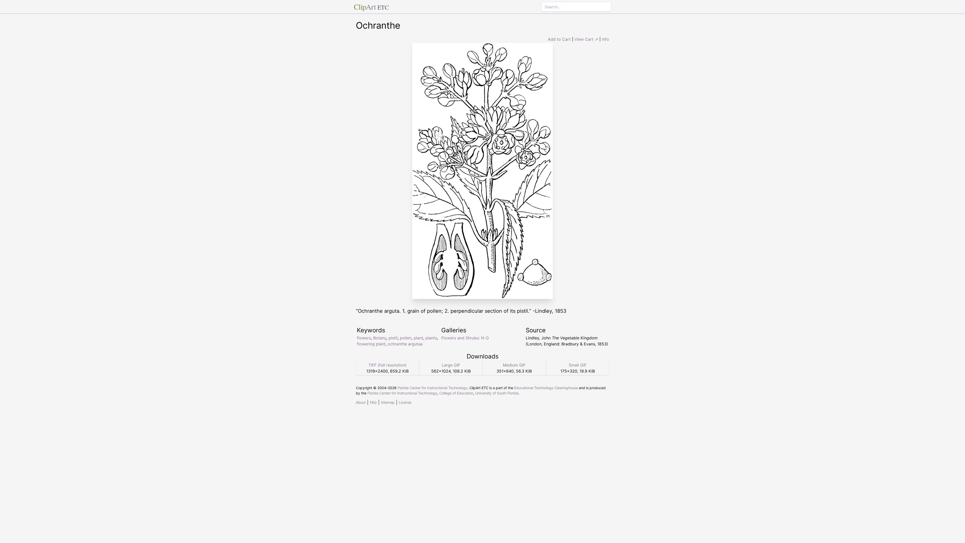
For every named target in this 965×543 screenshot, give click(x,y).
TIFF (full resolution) (387, 365)
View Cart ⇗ (586, 39)
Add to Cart (559, 39)
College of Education (456, 393)
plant (418, 337)
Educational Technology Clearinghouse (546, 388)
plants (431, 337)
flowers (364, 337)
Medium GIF (514, 365)
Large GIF (451, 365)
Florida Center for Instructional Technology (432, 388)
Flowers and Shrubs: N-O (465, 337)
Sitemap (388, 402)
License (405, 402)
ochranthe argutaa (405, 343)
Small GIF (578, 365)
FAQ (373, 402)
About (361, 402)
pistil (393, 337)
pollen (405, 337)
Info (605, 39)
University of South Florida (496, 393)
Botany (379, 337)
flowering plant (371, 343)
